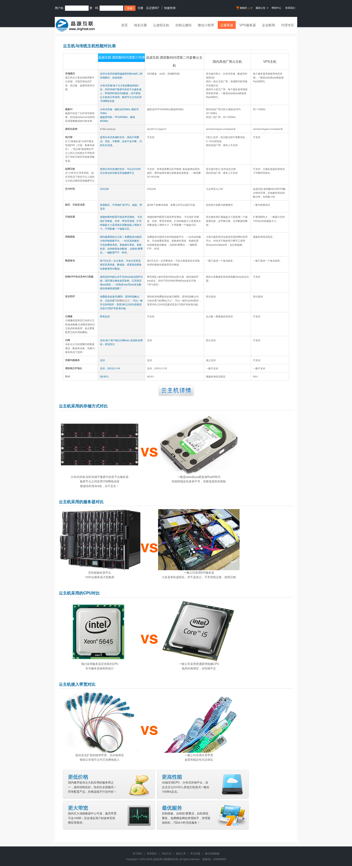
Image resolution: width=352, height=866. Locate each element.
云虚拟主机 (161, 25)
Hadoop (111, 129)
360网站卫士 (123, 300)
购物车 (245, 8)
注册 (140, 8)
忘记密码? (152, 8)
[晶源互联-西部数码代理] (75, 25)
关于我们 (137, 853)
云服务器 (226, 25)
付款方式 (166, 853)
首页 (124, 25)
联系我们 (290, 7)
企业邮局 (268, 25)
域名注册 (140, 25)
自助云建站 (183, 25)
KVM (102, 129)
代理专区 (287, 25)
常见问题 (195, 853)
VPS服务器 (247, 25)
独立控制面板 (212, 853)
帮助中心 (276, 7)
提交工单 (181, 853)
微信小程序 (206, 25)
